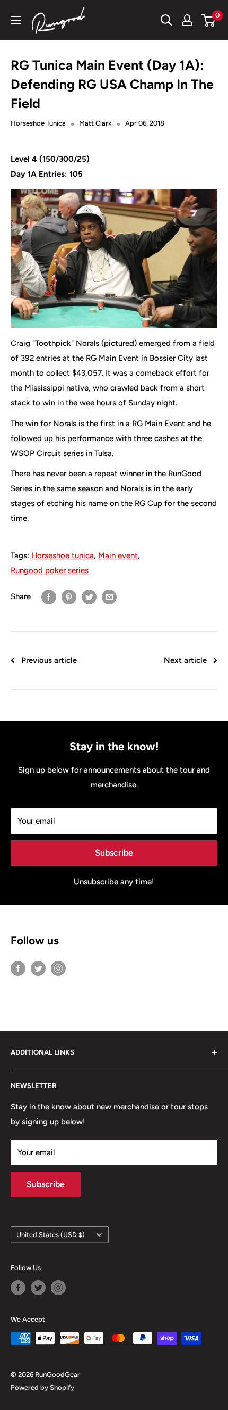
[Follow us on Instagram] (58, 968)
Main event (118, 555)
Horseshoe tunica (62, 555)
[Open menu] (16, 20)
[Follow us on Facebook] (18, 968)
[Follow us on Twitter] (38, 968)
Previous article (49, 660)
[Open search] (166, 20)
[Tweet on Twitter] (89, 596)
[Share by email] (109, 596)
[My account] (187, 20)
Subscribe (114, 853)
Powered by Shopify (42, 1387)
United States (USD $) (50, 1235)
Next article (185, 660)
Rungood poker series (50, 570)
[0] (208, 20)
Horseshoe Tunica (38, 123)
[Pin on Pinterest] (69, 596)
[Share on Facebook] (48, 596)
